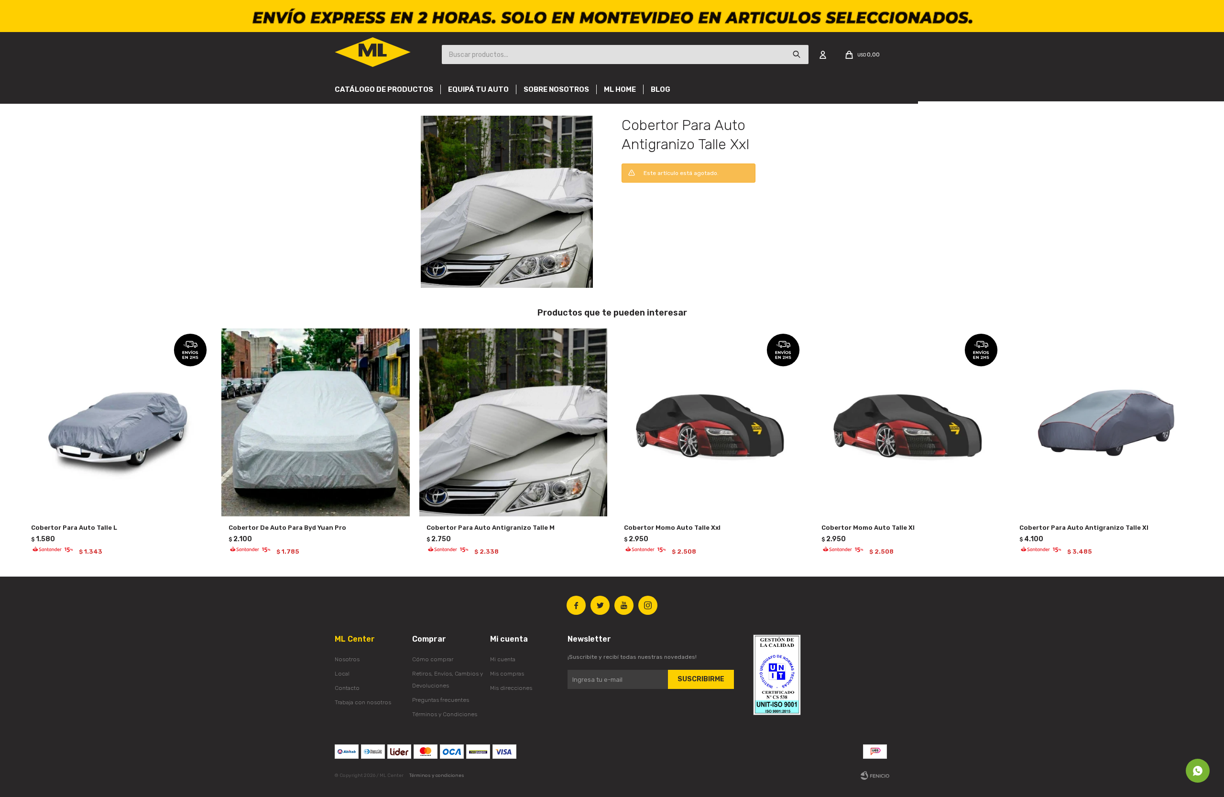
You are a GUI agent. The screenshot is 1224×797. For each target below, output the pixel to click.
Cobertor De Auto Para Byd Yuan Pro (287, 527)
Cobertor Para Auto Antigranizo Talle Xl (1083, 527)
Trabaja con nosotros (363, 702)
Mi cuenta (502, 659)
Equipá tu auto (478, 89)
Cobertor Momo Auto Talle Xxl (672, 527)
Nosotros (347, 659)
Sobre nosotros (556, 89)
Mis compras (507, 673)
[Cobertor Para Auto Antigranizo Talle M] (513, 422)
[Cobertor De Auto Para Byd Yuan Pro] (315, 422)
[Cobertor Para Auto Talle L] (118, 422)
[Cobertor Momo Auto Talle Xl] (908, 422)
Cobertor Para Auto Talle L (74, 527)
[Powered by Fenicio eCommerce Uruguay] (875, 775)
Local (342, 673)
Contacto (347, 688)
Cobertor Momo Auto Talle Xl (868, 527)
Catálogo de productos (384, 89)
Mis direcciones (511, 688)
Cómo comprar (432, 659)
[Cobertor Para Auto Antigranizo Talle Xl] (1106, 422)
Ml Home (620, 89)
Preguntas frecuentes (440, 700)
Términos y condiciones (436, 775)
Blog (660, 89)
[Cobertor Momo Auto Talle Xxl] (711, 422)
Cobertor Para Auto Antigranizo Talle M (490, 527)
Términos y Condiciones (444, 714)
